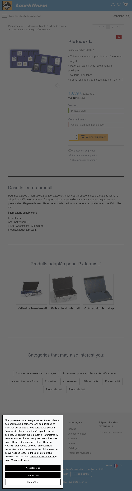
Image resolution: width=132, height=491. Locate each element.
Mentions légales (20, 460)
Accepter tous (33, 468)
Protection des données (42, 456)
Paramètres (33, 482)
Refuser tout (33, 475)
